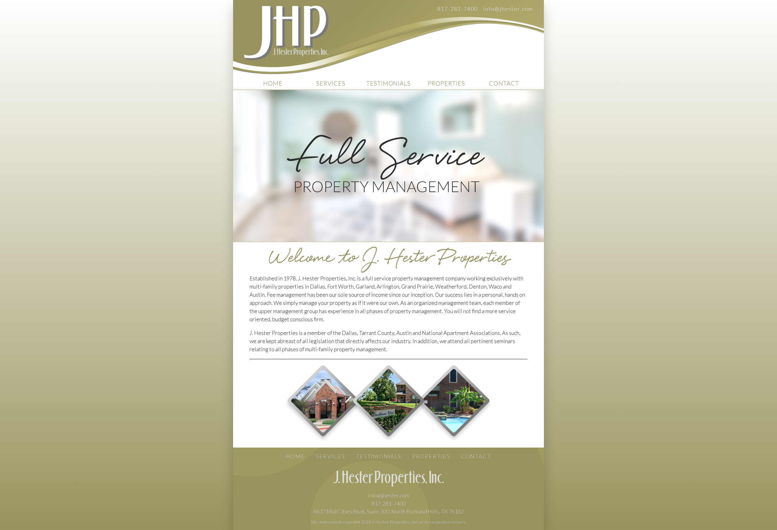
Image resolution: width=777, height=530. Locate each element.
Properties (446, 83)
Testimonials (388, 83)
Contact (504, 83)
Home (273, 83)
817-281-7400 (457, 8)
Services (330, 83)
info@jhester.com (508, 8)
